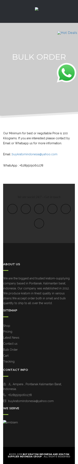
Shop (6, 325)
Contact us (10, 343)
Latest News (11, 337)
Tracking (9, 361)
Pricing (7, 331)
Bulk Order (10, 349)
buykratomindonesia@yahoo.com (34, 154)
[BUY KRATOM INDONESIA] (39, 12)
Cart (6, 355)
